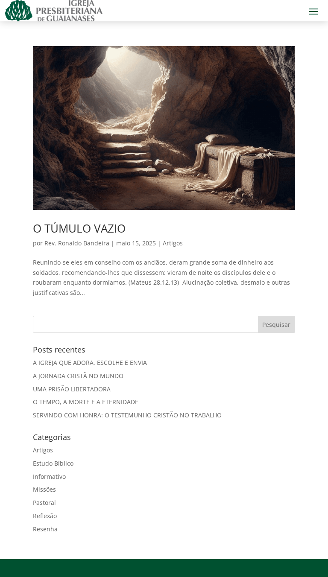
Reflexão (45, 516)
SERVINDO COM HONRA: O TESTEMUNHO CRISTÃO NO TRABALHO (127, 415)
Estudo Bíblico (53, 463)
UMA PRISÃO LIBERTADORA (72, 389)
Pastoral (44, 502)
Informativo (49, 476)
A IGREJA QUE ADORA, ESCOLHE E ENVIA (90, 362)
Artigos (173, 243)
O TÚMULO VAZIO (79, 228)
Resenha (45, 529)
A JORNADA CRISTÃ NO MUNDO (78, 376)
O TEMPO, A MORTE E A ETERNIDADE (85, 402)
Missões (44, 489)
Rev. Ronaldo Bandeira (76, 243)
